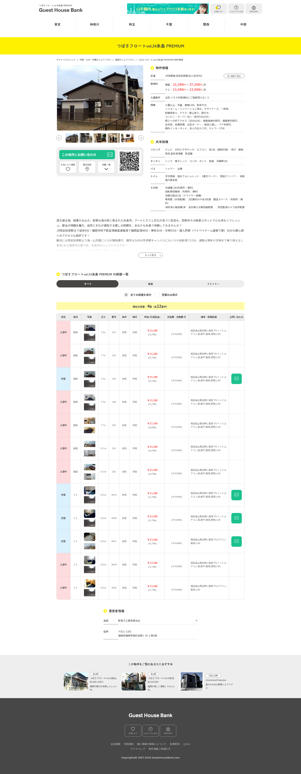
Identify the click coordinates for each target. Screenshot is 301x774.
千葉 (169, 24)
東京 (57, 24)
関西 (206, 24)
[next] (141, 137)
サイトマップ (137, 749)
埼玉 (132, 24)
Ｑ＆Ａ (186, 744)
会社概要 (115, 744)
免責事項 (175, 744)
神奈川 (94, 24)
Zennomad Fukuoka (216, 680)
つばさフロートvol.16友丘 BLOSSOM (162, 679)
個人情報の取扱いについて (151, 744)
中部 (243, 24)
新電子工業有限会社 (129, 620)
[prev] (59, 137)
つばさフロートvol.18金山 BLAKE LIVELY (104, 679)
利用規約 (129, 744)
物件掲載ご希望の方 (160, 749)
